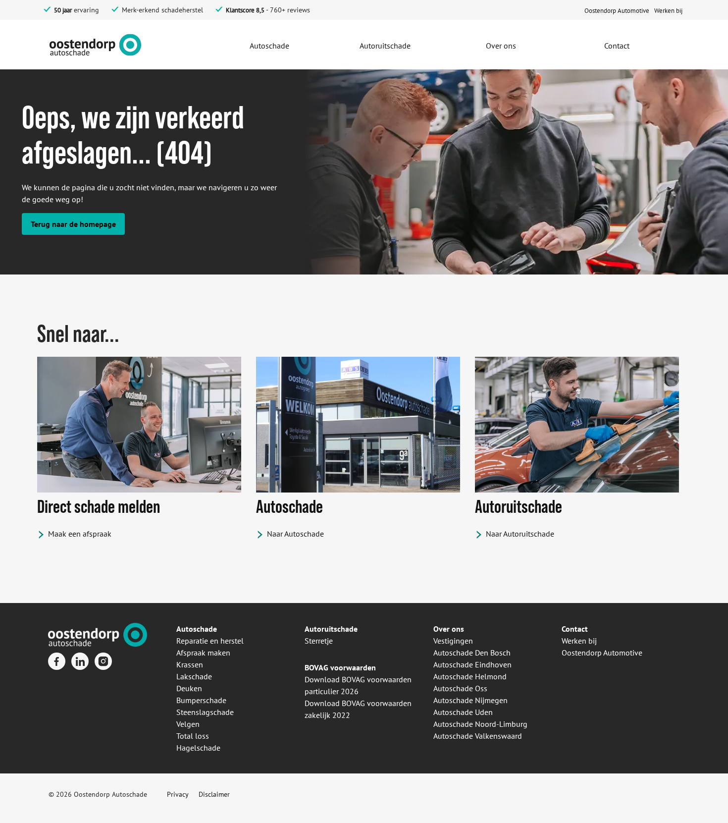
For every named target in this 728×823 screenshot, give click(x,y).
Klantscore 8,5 (245, 10)
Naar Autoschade (295, 534)
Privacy (178, 794)
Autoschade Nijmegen (470, 700)
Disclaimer (214, 794)
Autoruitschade (331, 629)
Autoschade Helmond (470, 676)
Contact (575, 629)
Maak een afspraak (79, 534)
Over (441, 629)
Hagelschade (198, 748)
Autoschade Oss (460, 688)
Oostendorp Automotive (602, 653)
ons (457, 629)
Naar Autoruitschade (520, 534)
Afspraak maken (203, 653)
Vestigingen (453, 641)
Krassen (189, 664)
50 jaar (63, 10)
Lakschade (194, 676)
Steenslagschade (205, 712)
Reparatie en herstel (210, 641)
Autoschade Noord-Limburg (480, 724)
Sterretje (319, 641)
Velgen (188, 724)
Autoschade (196, 629)
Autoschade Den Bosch (472, 653)
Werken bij (579, 641)
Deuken (189, 688)
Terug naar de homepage (73, 224)
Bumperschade (201, 700)
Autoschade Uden (463, 712)
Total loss (192, 736)
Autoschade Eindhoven (472, 664)
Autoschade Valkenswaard (477, 736)
